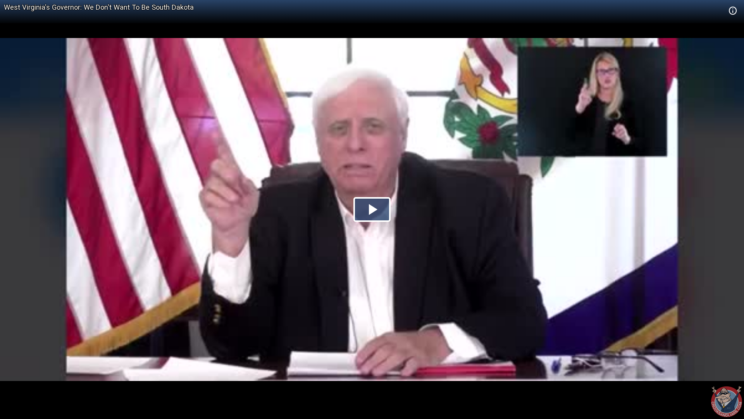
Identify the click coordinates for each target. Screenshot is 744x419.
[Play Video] (372, 209)
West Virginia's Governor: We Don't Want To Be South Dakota (99, 7)
